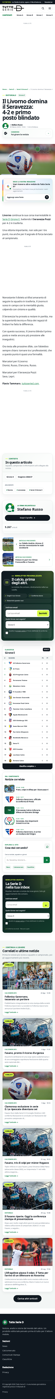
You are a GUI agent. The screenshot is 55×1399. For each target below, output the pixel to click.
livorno (9, 490)
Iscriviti (43, 613)
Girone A (20, 15)
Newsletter (49, 2)
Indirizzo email (12, 607)
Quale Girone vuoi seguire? (15, 619)
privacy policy (21, 631)
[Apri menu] (50, 8)
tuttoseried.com (30, 383)
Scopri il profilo (27, 518)
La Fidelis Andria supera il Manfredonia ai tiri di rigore (22, 2)
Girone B (30, 15)
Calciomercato (18, 867)
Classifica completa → (27, 766)
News (8, 867)
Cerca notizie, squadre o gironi (16, 854)
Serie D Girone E (22, 89)
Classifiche (30, 867)
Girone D (49, 15)
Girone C (39, 15)
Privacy (5, 1372)
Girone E (22, 95)
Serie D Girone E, (11, 219)
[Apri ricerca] (43, 8)
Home (4, 89)
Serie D (11, 89)
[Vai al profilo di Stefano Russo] (10, 508)
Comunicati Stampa (11, 1355)
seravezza (21, 490)
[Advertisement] (27, 52)
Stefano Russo (17, 125)
